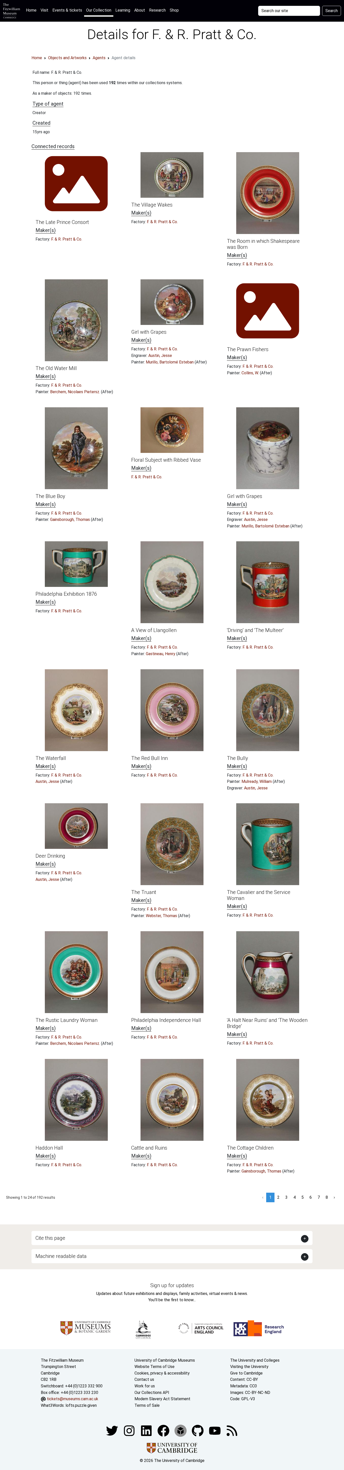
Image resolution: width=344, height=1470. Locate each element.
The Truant (143, 892)
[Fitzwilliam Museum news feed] (232, 1430)
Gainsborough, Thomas (70, 519)
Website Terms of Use (154, 1366)
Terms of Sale (147, 1405)
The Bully (237, 758)
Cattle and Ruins (149, 1148)
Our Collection (98, 10)
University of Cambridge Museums (164, 1360)
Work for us (144, 1386)
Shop (174, 10)
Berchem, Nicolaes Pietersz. (75, 391)
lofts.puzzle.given (81, 1405)
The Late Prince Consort (62, 222)
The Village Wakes (152, 205)
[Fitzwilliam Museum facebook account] (146, 1430)
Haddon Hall (49, 1148)
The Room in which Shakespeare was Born (263, 244)
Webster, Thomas (162, 915)
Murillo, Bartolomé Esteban (170, 362)
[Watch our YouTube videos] (215, 1430)
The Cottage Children (250, 1148)
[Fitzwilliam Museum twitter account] (112, 1430)
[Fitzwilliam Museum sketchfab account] (181, 1430)
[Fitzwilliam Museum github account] (198, 1430)
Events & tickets (67, 10)
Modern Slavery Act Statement (162, 1398)
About (139, 10)
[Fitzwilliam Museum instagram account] (129, 1430)
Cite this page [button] (50, 1238)
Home (32, 10)
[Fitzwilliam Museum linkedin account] (164, 1430)
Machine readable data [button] (61, 1256)
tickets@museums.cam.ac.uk (72, 1398)
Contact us (144, 1379)
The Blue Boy (50, 496)
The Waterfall (51, 758)
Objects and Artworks (67, 57)
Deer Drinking (50, 856)
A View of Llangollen (154, 630)
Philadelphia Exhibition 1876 (66, 594)
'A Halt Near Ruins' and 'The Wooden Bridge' (267, 1023)
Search (331, 10)
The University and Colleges (255, 1360)
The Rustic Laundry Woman (66, 1020)
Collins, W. (251, 373)
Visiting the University (249, 1366)
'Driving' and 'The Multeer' (255, 630)
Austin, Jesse (160, 355)
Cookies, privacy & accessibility (162, 1373)
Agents (99, 57)
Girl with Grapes (148, 332)
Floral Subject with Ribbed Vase (166, 460)
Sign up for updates (172, 1285)
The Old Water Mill (56, 368)
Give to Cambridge (246, 1373)
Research (157, 10)
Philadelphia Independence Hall (166, 1020)
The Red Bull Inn (149, 758)
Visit (44, 10)
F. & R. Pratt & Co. (66, 239)
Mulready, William (257, 781)
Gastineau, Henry (161, 653)
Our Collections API (151, 1392)
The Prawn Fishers (247, 349)
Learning (122, 10)
